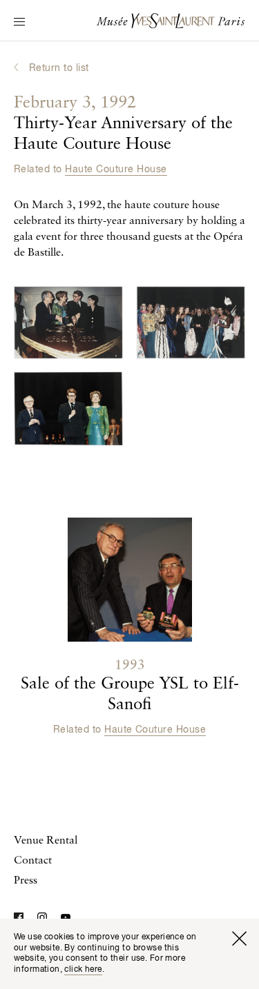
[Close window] (239, 938)
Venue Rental (45, 840)
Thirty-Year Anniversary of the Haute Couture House (123, 124)
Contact (33, 860)
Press (25, 880)
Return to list (59, 68)
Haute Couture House (115, 169)
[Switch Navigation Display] (19, 23)
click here (83, 970)
